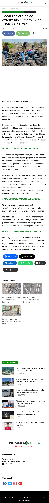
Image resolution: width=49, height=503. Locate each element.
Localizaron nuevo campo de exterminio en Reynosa (32, 299)
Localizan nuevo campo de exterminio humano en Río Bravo (11, 321)
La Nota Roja (14, 8)
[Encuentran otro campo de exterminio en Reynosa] (11, 288)
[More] (33, 33)
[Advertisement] (24, 83)
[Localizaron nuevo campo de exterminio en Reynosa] (32, 288)
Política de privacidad (24, 494)
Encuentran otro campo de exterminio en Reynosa (11, 299)
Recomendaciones (30, 12)
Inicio (4, 8)
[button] (4, 3)
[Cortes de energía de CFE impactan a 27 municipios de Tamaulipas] (8, 382)
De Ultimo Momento (8, 12)
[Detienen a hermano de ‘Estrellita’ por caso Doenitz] (8, 426)
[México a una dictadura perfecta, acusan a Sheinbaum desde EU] (8, 404)
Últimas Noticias (10, 362)
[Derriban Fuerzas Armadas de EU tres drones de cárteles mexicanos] (8, 415)
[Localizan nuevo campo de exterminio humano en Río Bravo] (11, 310)
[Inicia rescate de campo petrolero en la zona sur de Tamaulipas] (8, 371)
